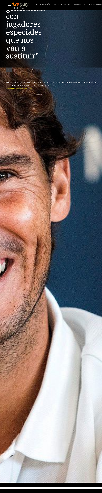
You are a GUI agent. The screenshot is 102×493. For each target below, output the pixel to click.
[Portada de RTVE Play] (20, 4)
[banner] (22, 4)
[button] (8, 4)
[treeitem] (42, 4)
